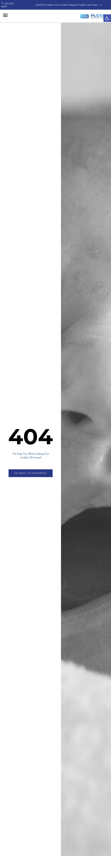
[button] (107, 18)
